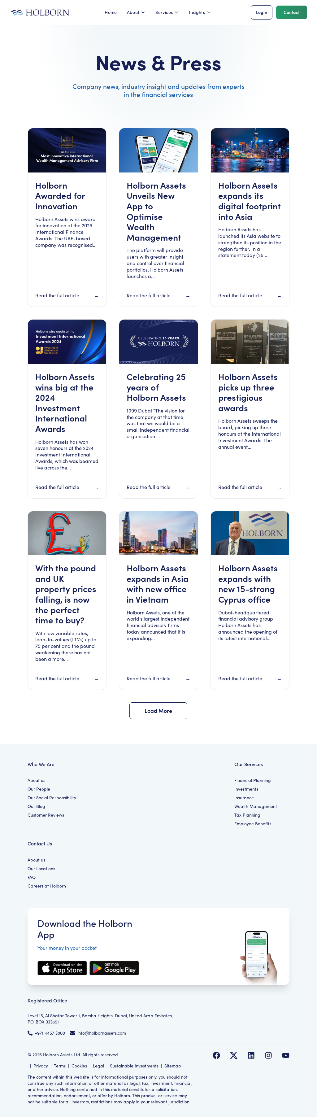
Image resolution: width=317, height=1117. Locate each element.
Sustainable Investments (134, 1066)
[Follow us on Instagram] (268, 1055)
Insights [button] (197, 12)
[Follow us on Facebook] (216, 1055)
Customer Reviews (46, 815)
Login (261, 12)
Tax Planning (247, 815)
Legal (98, 1066)
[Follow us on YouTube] (285, 1055)
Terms (60, 1066)
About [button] (133, 12)
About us (36, 780)
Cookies (79, 1066)
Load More (158, 710)
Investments (246, 789)
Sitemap (172, 1066)
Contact (292, 12)
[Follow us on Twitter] (233, 1055)
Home (111, 12)
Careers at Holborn (47, 886)
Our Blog (36, 806)
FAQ (32, 877)
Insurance (244, 798)
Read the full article (57, 295)
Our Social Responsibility (52, 798)
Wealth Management (255, 806)
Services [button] (164, 12)
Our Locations (41, 868)
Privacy (40, 1066)
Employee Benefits (252, 824)
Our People (39, 789)
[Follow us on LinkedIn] (251, 1055)
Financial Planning (252, 780)
